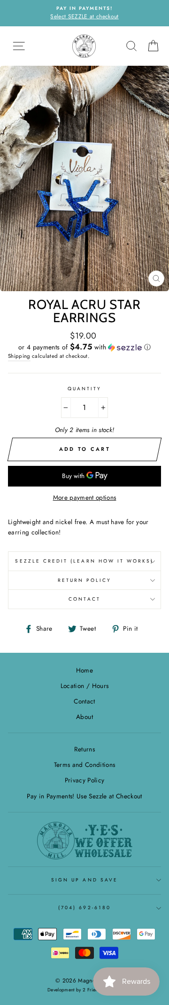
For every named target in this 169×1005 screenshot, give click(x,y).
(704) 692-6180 (84, 907)
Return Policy (85, 580)
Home (84, 670)
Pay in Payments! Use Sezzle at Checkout (84, 796)
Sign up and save (84, 879)
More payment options (84, 497)
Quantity (84, 388)
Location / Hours (84, 685)
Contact (84, 599)
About (84, 716)
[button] (84, 347)
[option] (84, 13)
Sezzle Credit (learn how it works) (84, 560)
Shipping (19, 356)
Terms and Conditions (84, 764)
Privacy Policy (85, 780)
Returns (84, 749)
